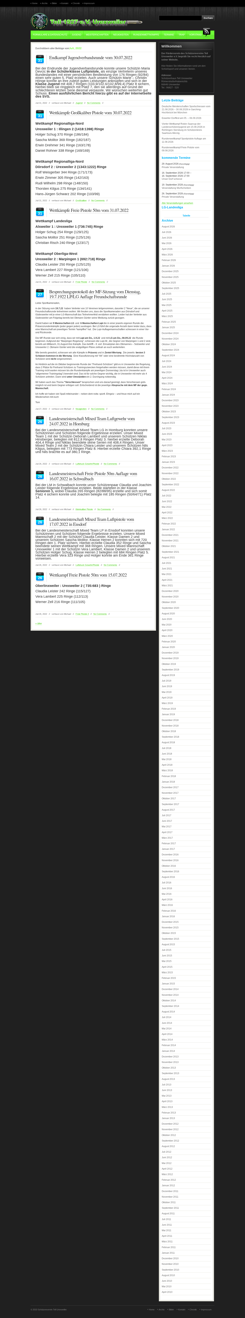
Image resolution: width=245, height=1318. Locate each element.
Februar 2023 (169, 456)
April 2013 (167, 1101)
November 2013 (170, 1062)
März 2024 (167, 383)
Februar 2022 (169, 523)
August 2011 (168, 1213)
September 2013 (170, 1073)
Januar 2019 (168, 714)
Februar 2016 (169, 911)
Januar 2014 (168, 1051)
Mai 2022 (167, 507)
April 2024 (167, 378)
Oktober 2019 (169, 664)
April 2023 (167, 445)
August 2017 (168, 810)
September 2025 (170, 288)
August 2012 (168, 1146)
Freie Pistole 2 (82, 614)
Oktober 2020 (169, 602)
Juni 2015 (167, 955)
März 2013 (167, 1107)
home (35, 3)
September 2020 (170, 608)
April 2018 (167, 765)
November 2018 (170, 725)
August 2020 (168, 613)
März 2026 (167, 254)
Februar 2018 (169, 776)
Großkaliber (81, 200)
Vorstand (195, 34)
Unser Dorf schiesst (172, 179)
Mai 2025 (167, 305)
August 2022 (168, 490)
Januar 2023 (168, 462)
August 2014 (168, 1011)
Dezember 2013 (170, 1056)
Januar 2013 (168, 1118)
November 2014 (170, 995)
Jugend (76, 34)
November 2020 (170, 596)
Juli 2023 (166, 428)
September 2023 (170, 417)
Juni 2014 (167, 1023)
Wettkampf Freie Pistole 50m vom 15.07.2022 (88, 575)
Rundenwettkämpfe (146, 34)
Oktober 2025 (169, 282)
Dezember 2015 (170, 922)
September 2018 (170, 737)
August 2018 (168, 742)
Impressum (89, 3)
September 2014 (170, 1006)
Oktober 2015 (169, 933)
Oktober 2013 (169, 1067)
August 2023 (168, 423)
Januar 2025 (168, 327)
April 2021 (167, 580)
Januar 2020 (168, 647)
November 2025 (170, 277)
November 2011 (170, 1196)
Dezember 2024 (170, 333)
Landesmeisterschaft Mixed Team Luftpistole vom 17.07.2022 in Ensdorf (91, 521)
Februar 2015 (169, 978)
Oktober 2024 (169, 344)
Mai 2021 (167, 574)
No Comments (93, 103)
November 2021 (170, 540)
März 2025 (167, 316)
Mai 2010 (167, 1286)
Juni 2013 (167, 1090)
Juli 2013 (166, 1084)
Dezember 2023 (170, 400)
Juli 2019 (166, 680)
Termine (169, 34)
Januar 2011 (168, 1253)
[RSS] (207, 32)
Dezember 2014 (170, 989)
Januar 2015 (168, 983)
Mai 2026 (167, 243)
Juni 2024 (167, 366)
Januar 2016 (168, 916)
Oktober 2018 (169, 731)
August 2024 (168, 355)
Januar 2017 (168, 849)
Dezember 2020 (170, 591)
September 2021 (170, 552)
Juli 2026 (166, 232)
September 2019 (170, 669)
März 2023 (167, 451)
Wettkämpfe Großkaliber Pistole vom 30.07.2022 (90, 112)
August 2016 (168, 877)
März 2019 (167, 703)
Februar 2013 (169, 1112)
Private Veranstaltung (173, 167)
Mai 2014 (167, 1028)
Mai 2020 (167, 624)
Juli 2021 (166, 563)
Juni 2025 (167, 299)
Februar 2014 (169, 1045)
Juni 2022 (167, 501)
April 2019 (167, 697)
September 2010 (170, 1269)
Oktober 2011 (169, 1202)
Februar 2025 (169, 322)
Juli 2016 (166, 882)
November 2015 (170, 927)
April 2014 (167, 1034)
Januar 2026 (168, 265)
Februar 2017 (169, 843)
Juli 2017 (166, 815)
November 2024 (170, 338)
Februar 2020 (169, 641)
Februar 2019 (169, 708)
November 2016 (170, 860)
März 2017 (167, 838)
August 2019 (168, 675)
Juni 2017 (167, 821)
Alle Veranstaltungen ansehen (177, 203)
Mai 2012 (167, 1163)
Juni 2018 (167, 753)
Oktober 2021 (169, 546)
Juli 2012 (166, 1152)
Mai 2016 (167, 894)
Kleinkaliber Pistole (84, 509)
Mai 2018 (167, 759)
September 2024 (170, 350)
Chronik (76, 3)
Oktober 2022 (169, 479)
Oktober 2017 (169, 798)
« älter (38, 623)
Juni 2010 (167, 1281)
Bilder (54, 3)
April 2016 (167, 899)
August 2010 (168, 1275)
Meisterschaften (97, 34)
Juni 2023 (167, 434)
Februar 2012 (169, 1180)
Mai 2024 (167, 372)
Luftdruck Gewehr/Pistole (87, 464)
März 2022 (167, 518)
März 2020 (167, 636)
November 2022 (170, 473)
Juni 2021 (167, 568)
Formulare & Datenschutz (50, 34)
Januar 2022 (168, 529)
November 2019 (170, 658)
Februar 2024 (169, 389)
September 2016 (170, 871)
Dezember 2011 (170, 1191)
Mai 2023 (167, 439)
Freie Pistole (81, 282)
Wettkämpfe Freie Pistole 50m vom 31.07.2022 (88, 210)
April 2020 (167, 630)
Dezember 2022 (170, 467)
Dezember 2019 (170, 652)
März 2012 (167, 1174)
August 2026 (168, 226)
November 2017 (170, 793)
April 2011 (167, 1236)
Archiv (45, 3)
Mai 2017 (167, 826)
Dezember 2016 (170, 854)
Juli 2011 (166, 1219)
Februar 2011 (169, 1247)
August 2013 (168, 1079)
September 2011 (170, 1208)
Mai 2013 (167, 1095)
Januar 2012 (168, 1185)
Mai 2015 (167, 961)
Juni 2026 (167, 237)
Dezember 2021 (170, 535)
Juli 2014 (166, 1017)
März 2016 (167, 905)
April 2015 (167, 967)
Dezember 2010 (170, 1258)
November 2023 (170, 406)
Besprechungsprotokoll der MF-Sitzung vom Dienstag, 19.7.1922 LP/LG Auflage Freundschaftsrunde (95, 294)
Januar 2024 (168, 394)
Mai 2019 (167, 692)
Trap (182, 34)
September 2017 (170, 804)
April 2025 (167, 310)
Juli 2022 (166, 495)
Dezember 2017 (170, 787)
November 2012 (170, 1129)
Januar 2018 (168, 781)
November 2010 (170, 1264)
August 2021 (168, 557)
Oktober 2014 (169, 1000)
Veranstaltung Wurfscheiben (176, 188)
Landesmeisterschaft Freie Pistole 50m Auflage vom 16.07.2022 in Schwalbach (93, 475)
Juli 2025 (166, 293)
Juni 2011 (167, 1225)
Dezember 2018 (170, 720)
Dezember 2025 (170, 271)
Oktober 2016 (169, 866)
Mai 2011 (166, 1230)
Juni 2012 (167, 1157)
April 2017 (167, 832)
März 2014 (167, 1039)
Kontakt (64, 3)
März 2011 (167, 1241)
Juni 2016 (167, 888)
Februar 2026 (169, 260)
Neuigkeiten (121, 34)
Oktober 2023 (169, 411)
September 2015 (170, 939)
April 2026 (167, 249)
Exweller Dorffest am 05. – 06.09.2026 (181, 118)
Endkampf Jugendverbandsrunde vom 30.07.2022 (90, 57)
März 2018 (167, 770)
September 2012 (170, 1140)
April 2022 (167, 512)
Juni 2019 (167, 686)
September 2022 (170, 484)
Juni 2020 (167, 619)
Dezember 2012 (170, 1123)
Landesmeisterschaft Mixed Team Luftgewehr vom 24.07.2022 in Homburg (92, 421)
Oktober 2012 (169, 1135)
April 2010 (167, 1292)
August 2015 (168, 944)
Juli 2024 (166, 361)
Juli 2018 (166, 748)
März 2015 (167, 972)
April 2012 (167, 1168)
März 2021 (167, 585)
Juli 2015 (166, 950)
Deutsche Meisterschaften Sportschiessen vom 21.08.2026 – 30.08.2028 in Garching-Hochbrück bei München (186, 109)
